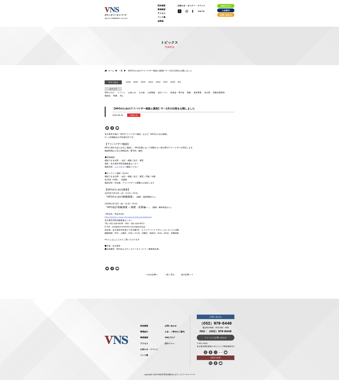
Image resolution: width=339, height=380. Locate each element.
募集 (189, 92)
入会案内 (226, 10)
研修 (115, 95)
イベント (121, 92)
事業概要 (162, 9)
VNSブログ (226, 6)
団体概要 (162, 5)
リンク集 (162, 17)
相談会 (108, 95)
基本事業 (198, 92)
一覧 (121, 70)
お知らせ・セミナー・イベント (191, 5)
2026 (128, 82)
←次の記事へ (152, 274)
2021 (165, 82)
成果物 (161, 21)
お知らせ (132, 92)
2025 (135, 82)
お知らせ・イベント (149, 349)
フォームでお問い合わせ (216, 337)
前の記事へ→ (187, 274)
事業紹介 (144, 331)
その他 (142, 92)
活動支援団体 (219, 92)
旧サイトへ (170, 343)
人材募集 (151, 92)
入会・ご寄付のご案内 (175, 331)
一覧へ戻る (170, 274)
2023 (150, 82)
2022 (158, 82)
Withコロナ (110, 92)
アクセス (162, 13)
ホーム (111, 70)
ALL (179, 82)
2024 (143, 82)
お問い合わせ (226, 15)
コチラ (118, 167)
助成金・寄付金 (177, 92)
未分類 (207, 92)
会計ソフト (163, 92)
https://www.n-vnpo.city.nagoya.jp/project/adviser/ (128, 217)
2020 (172, 82)
